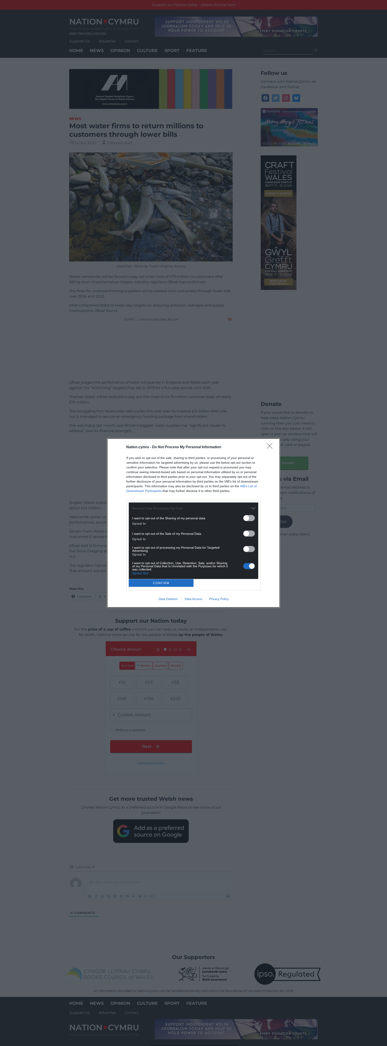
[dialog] (193, 523)
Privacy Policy (219, 599)
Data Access (193, 599)
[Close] (271, 447)
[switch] (249, 518)
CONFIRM (161, 583)
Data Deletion (168, 599)
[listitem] (193, 508)
